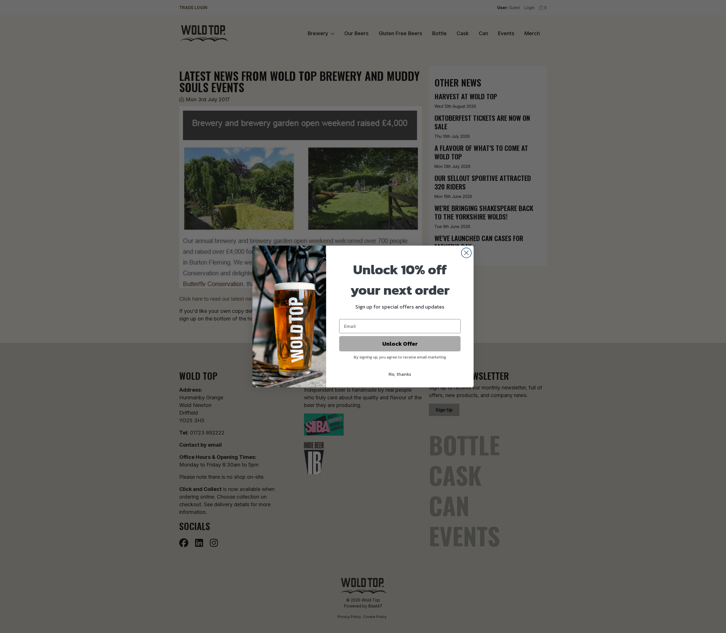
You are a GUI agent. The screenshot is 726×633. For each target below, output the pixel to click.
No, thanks (400, 374)
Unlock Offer (400, 343)
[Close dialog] (466, 253)
